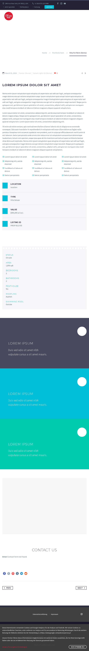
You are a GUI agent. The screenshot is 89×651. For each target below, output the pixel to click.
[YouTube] (65, 3)
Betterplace (24, 7)
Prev (8, 588)
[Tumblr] (17, 573)
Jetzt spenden (10, 7)
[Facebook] (58, 3)
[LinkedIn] (21, 573)
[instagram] (82, 614)
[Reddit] (25, 573)
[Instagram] (61, 3)
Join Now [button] (49, 7)
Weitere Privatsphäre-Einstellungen (14, 647)
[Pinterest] (13, 573)
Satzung (37, 7)
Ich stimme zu (77, 647)
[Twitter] (8, 573)
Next (80, 588)
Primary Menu (83, 16)
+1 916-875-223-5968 (42, 3)
